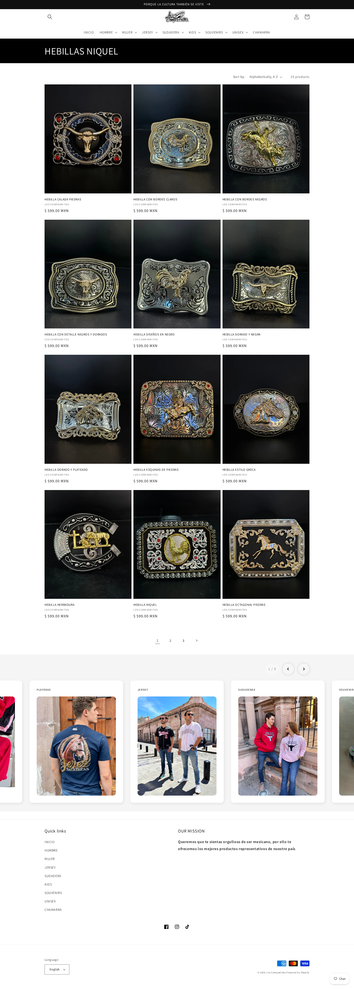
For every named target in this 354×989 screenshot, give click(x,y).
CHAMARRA (53, 909)
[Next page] (196, 640)
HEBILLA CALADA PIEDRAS (63, 199)
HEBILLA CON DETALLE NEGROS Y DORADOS (76, 334)
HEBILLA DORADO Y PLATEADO (66, 470)
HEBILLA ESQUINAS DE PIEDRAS (155, 470)
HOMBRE (51, 850)
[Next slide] (303, 669)
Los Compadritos (276, 972)
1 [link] (157, 640)
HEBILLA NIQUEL (145, 605)
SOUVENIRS (53, 893)
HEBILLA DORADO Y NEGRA (242, 334)
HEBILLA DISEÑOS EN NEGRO (154, 334)
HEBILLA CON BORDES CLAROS (155, 199)
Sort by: (239, 77)
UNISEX (50, 901)
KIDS (48, 884)
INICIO (50, 842)
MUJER (50, 859)
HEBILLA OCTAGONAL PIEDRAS (244, 605)
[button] (50, 17)
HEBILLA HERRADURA (59, 605)
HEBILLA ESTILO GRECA (239, 470)
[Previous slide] (288, 669)
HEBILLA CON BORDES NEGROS (245, 199)
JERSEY (50, 867)
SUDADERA (53, 876)
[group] (76, 742)
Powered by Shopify (297, 972)
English (55, 969)
